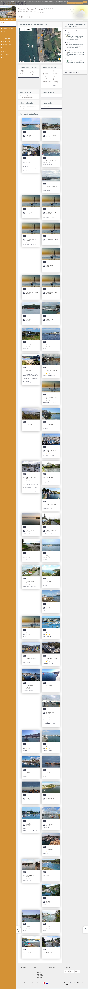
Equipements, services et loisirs (7, 24)
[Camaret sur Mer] (51, 622)
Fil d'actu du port (7, 41)
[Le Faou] (31, 545)
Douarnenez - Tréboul (30, 686)
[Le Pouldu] (31, 941)
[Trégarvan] (51, 545)
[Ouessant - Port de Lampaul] (51, 359)
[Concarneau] (51, 839)
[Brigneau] (85, 929)
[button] (41, 51)
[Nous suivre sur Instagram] (78, 971)
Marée (4, 58)
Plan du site (54, 975)
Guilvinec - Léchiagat (52, 747)
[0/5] (49, 8)
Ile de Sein (49, 686)
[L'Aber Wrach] (51, 308)
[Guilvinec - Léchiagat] (51, 736)
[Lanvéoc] (51, 570)
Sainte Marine (50, 798)
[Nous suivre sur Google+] (73, 971)
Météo (4, 51)
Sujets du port (6, 38)
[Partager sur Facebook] (22, 17)
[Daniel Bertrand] (67, 61)
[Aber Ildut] (31, 359)
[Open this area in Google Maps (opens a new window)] (22, 61)
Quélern (28, 633)
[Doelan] (51, 916)
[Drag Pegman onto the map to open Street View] (59, 59)
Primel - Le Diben (51, 135)
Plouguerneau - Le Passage (51, 292)
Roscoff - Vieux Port (52, 161)
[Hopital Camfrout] (51, 519)
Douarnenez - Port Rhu (51, 659)
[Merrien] (31, 916)
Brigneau (48, 901)
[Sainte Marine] (51, 787)
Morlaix (28, 161)
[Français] (44, 982)
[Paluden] (31, 308)
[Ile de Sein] (51, 675)
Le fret (48, 607)
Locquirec (29, 135)
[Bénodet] (31, 813)
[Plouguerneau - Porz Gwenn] (31, 281)
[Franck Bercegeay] (67, 36)
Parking (34, 74)
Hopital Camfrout (51, 530)
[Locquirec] (31, 124)
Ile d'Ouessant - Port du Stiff (52, 398)
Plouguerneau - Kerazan (50, 265)
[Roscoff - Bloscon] (51, 175)
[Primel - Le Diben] (51, 124)
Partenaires (54, 971)
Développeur (54, 973)
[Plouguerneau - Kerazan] (51, 254)
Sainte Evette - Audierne (50, 712)
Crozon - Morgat (31, 659)
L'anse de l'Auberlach (52, 504)
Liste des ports (26, 971)
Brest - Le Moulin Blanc (31, 478)
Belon (47, 875)
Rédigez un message (71, 30)
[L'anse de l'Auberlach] (51, 493)
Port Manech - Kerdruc (30, 876)
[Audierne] (31, 736)
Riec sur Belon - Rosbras (9, 19)
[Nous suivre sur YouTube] (76, 971)
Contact (53, 969)
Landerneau (49, 477)
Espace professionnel (37, 982)
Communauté (25, 975)
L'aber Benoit (30, 345)
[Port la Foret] (51, 813)
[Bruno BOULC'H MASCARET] (67, 52)
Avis (4, 31)
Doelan (48, 927)
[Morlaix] (31, 150)
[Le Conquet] (51, 414)
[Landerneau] (51, 466)
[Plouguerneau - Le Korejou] (51, 201)
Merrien (28, 927)
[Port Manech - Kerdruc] (31, 864)
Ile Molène (29, 425)
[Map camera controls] (59, 54)
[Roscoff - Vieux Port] (51, 150)
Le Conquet (49, 425)
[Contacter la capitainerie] (40, 12)
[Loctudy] (51, 762)
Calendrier (5, 35)
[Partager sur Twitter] (27, 17)
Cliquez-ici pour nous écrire (56, 84)
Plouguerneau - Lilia (52, 239)
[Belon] (18, 929)
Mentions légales (41, 969)
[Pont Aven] (51, 941)
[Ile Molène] (31, 414)
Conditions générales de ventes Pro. (41, 979)
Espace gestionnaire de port (25, 982)
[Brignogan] (31, 201)
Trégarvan (49, 556)
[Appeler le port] (37, 12)
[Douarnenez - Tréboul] (31, 675)
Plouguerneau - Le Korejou (51, 213)
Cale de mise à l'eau (33, 71)
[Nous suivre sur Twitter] (71, 971)
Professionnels (6, 48)
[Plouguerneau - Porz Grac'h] (31, 228)
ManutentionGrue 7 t (22, 73)
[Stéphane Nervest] (67, 44)
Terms (60, 61)
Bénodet (28, 824)
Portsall (48, 345)
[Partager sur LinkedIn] (24, 17)
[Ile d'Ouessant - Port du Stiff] (51, 386)
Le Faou (28, 556)
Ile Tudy (28, 798)
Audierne (28, 747)
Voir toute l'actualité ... (72, 72)
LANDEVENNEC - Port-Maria (31, 582)
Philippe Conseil (73, 982)
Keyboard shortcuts (44, 61)
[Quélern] (31, 622)
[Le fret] (51, 596)
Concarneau (49, 850)
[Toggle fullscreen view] (59, 29)
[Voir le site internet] (43, 12)
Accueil (24, 969)
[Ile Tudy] (31, 787)
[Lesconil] (31, 762)
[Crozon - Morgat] (31, 647)
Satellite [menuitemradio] (28, 30)
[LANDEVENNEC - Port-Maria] (31, 570)
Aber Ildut (29, 370)
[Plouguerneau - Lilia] (51, 228)
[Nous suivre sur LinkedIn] (68, 971)
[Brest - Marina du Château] (51, 439)
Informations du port (8, 28)
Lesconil (28, 773)
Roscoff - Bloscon (51, 186)
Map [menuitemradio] (22, 30)
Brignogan (29, 212)
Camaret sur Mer (51, 633)
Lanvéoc (48, 581)
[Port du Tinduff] (31, 519)
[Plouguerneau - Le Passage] (51, 281)
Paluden (28, 319)
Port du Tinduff (30, 530)
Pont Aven (49, 952)
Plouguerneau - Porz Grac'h (32, 240)
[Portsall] (51, 334)
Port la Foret (49, 824)
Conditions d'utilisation (40, 975)
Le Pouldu (29, 952)
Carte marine (6, 54)
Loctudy (48, 773)
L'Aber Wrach (50, 319)
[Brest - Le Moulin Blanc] (31, 466)
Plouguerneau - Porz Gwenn (32, 292)
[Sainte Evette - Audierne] (51, 701)
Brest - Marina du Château (51, 451)
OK (85, 1)
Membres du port (7, 44)
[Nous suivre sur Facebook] (65, 971)
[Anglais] (47, 982)
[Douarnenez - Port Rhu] (51, 647)
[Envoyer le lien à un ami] (19, 17)
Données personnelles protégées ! (75, 2)
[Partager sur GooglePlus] (29, 17)
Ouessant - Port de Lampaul (51, 371)
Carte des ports (26, 973)
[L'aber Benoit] (31, 334)
